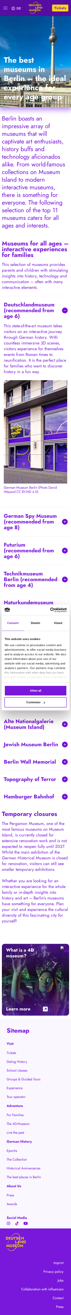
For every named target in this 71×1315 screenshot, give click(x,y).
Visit (10, 1043)
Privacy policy (53, 1271)
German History (19, 1141)
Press (10, 1195)
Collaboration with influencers (42, 1289)
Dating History (17, 1061)
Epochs (12, 1150)
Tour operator (16, 1096)
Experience (15, 1088)
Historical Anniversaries (21, 1168)
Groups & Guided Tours (21, 1079)
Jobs (60, 1280)
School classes (17, 1070)
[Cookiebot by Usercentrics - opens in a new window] (50, 610)
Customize (33, 702)
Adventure (15, 1105)
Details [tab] (35, 623)
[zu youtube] (25, 1223)
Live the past (15, 1132)
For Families (15, 1114)
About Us (14, 1186)
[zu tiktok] (17, 1223)
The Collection (17, 1159)
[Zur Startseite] (35, 8)
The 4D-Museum (18, 1123)
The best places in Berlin (21, 1177)
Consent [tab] (13, 623)
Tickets (11, 1052)
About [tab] (58, 623)
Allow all (35, 690)
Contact (58, 1298)
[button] (5, 8)
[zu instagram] (8, 1223)
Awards (12, 1204)
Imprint (58, 1262)
